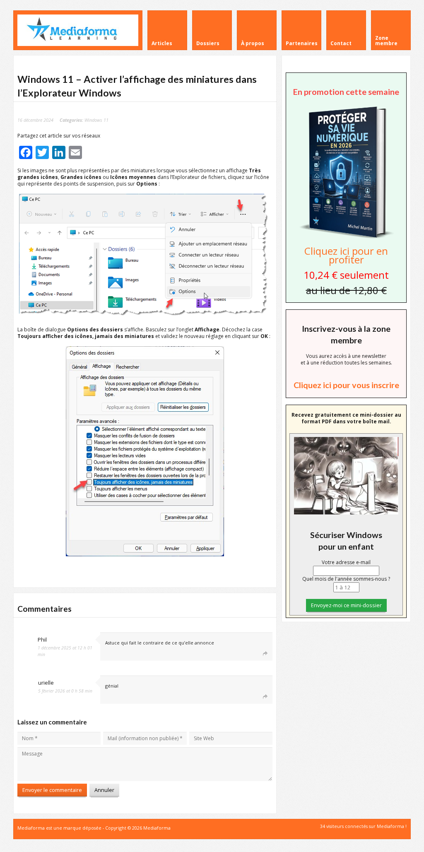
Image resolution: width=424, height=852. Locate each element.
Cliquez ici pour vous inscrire (346, 385)
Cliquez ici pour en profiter (346, 255)
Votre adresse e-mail (346, 562)
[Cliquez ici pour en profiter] (346, 237)
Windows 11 (96, 120)
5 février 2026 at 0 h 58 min (65, 691)
